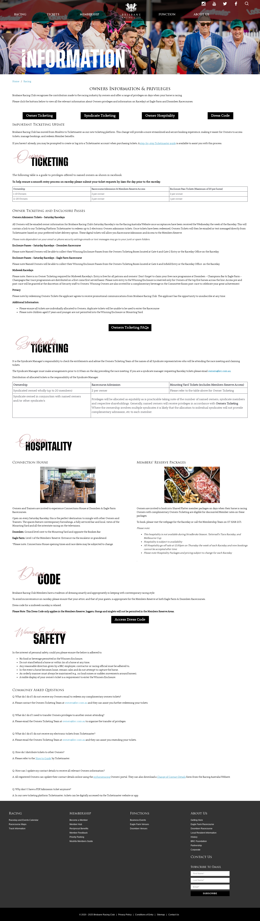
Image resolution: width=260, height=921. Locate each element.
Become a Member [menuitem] (79, 820)
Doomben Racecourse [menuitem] (201, 828)
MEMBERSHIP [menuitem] (89, 14)
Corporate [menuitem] (195, 849)
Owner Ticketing (39, 116)
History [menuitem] (194, 837)
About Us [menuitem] (199, 813)
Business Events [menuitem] (138, 820)
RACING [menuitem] (20, 14)
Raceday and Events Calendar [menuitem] (23, 820)
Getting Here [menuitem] (197, 820)
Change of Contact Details (171, 777)
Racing (27, 81)
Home (16, 81)
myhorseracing (102, 777)
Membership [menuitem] (80, 813)
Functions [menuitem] (139, 813)
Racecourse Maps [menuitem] (17, 824)
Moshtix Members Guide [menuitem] (81, 841)
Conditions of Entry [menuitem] (144, 914)
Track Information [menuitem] (17, 828)
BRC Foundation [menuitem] (199, 841)
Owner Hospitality (160, 116)
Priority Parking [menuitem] (77, 837)
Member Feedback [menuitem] (79, 833)
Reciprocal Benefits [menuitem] (79, 828)
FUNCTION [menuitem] (167, 14)
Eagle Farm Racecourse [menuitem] (202, 824)
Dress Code (220, 116)
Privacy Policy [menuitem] (125, 914)
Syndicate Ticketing (99, 116)
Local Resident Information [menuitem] (203, 833)
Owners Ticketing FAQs (130, 328)
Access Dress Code (130, 620)
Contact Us (201, 857)
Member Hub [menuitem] (76, 824)
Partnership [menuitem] (196, 845)
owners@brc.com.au (219, 371)
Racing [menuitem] (15, 813)
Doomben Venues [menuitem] (138, 828)
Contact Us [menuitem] (173, 914)
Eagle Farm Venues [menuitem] (139, 824)
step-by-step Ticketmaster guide (158, 143)
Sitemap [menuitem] (161, 914)
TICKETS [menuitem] (53, 14)
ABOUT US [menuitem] (201, 14)
